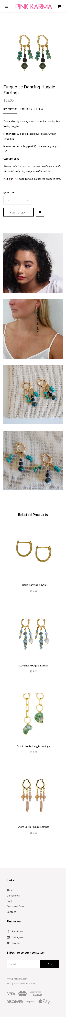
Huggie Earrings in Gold (33, 584)
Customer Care (15, 906)
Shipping (38, 109)
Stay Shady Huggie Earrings (33, 665)
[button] (6, 6)
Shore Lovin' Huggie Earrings (33, 826)
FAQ (9, 901)
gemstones (25, 109)
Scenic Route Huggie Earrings (33, 746)
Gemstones (13, 895)
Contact (11, 911)
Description (10, 109)
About (10, 890)
